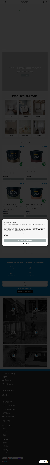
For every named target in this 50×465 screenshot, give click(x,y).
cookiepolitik (39, 229)
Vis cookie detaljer (25, 243)
